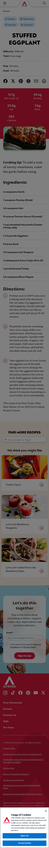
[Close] (46, 811)
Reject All (24, 836)
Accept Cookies (24, 843)
